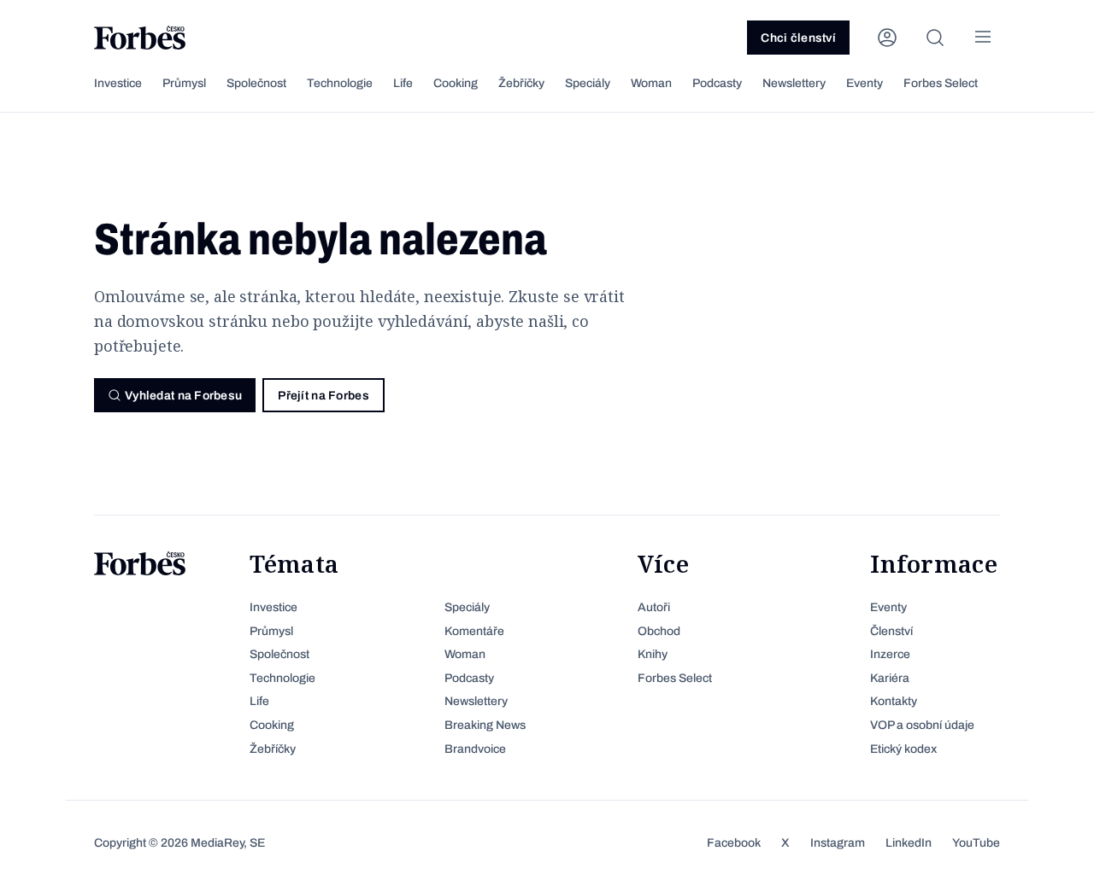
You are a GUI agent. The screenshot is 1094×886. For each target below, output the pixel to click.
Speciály (587, 83)
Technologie (340, 83)
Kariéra (889, 678)
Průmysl (184, 83)
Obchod (659, 631)
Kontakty (893, 701)
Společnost (256, 83)
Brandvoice (475, 749)
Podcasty (717, 83)
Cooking (455, 83)
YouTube (976, 842)
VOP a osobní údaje (922, 725)
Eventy (864, 83)
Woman (651, 83)
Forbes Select (940, 83)
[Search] (935, 37)
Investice (118, 83)
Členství (891, 631)
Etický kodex (903, 749)
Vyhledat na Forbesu (183, 395)
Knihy (653, 654)
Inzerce (890, 654)
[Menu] (983, 37)
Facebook (734, 842)
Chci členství (798, 38)
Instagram (837, 842)
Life (403, 83)
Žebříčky (521, 83)
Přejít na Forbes (323, 395)
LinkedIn (908, 842)
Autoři (654, 607)
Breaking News (485, 725)
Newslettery (794, 83)
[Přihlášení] (887, 37)
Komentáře (474, 631)
